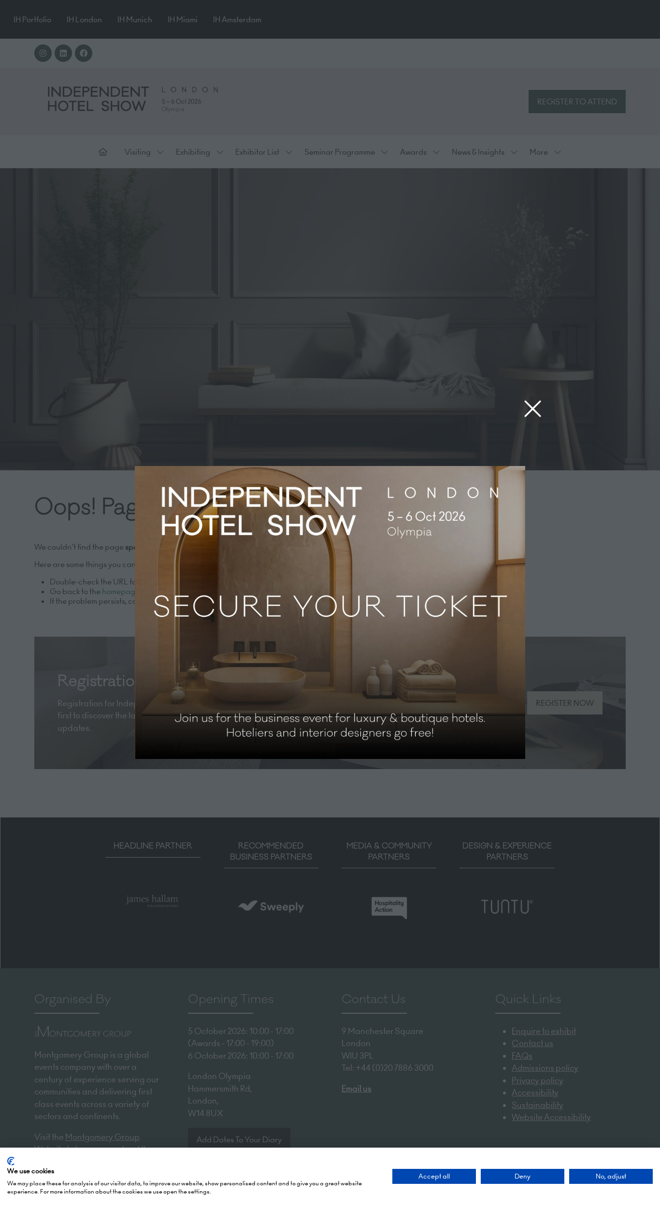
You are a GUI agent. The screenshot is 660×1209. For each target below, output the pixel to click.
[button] (533, 409)
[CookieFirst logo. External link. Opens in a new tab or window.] (10, 1161)
